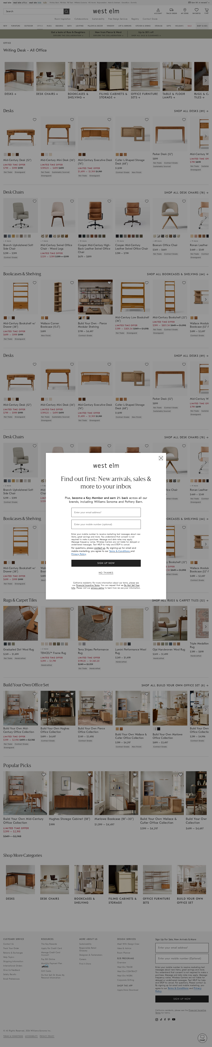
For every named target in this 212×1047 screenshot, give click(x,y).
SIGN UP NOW (106, 563)
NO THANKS (106, 572)
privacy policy (97, 588)
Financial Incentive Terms (88, 585)
